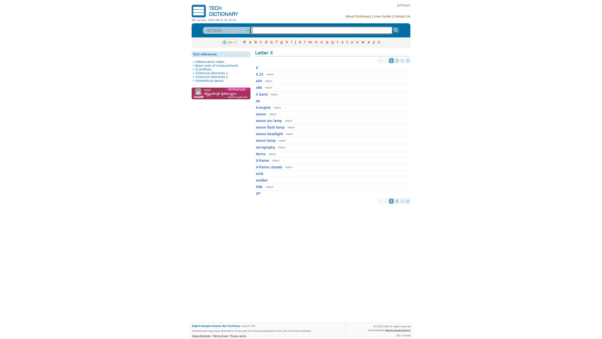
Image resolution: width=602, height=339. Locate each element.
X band (262, 94)
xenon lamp (266, 140)
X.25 (259, 74)
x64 (259, 81)
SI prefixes (203, 69)
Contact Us (402, 16)
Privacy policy (238, 335)
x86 (259, 87)
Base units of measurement (216, 65)
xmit (259, 174)
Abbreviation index (209, 62)
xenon (261, 114)
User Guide (382, 16)
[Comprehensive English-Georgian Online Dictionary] (221, 98)
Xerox (260, 154)
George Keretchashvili (398, 330)
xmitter (262, 180)
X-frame (262, 160)
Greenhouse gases (209, 80)
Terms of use (220, 335)
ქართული (403, 5)
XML (259, 187)
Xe (258, 101)
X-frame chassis (269, 167)
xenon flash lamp (270, 127)
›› (408, 60)
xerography (265, 147)
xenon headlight (269, 134)
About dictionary (201, 335)
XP (258, 193)
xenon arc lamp (269, 121)
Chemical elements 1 (211, 73)
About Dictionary (358, 16)
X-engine (263, 107)
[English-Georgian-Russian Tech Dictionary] (215, 17)
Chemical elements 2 (211, 77)
